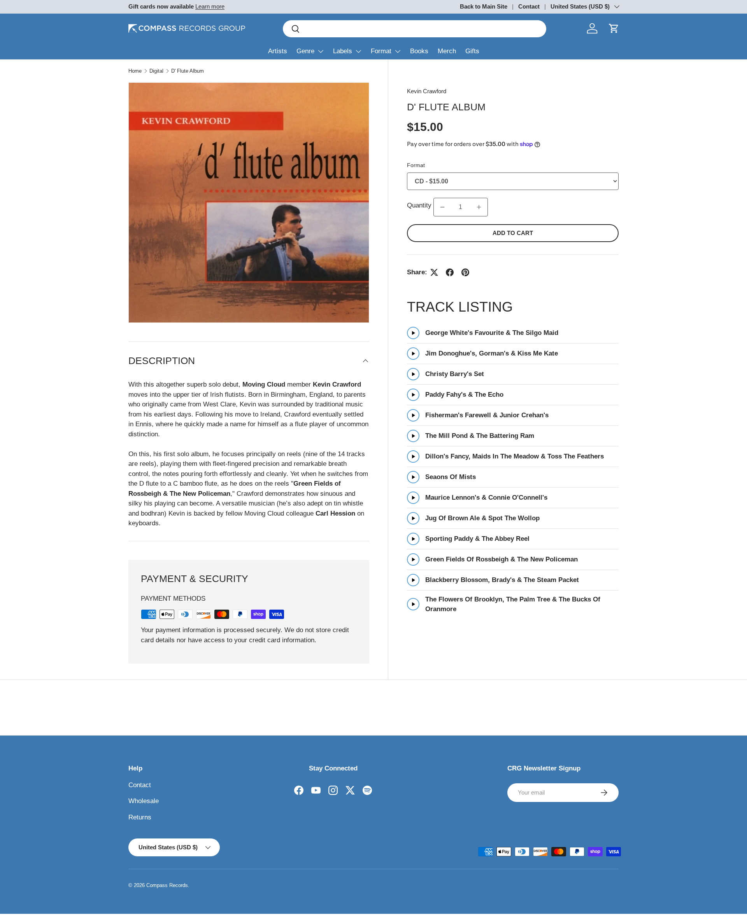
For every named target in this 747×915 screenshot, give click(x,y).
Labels (342, 51)
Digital (156, 71)
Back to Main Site (483, 6)
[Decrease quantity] (442, 207)
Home (135, 71)
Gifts (472, 51)
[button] (613, 28)
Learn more (209, 6)
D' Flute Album (187, 71)
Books (419, 51)
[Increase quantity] (478, 207)
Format (381, 51)
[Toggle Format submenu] (397, 51)
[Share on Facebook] (450, 272)
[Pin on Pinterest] (465, 272)
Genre (305, 51)
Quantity (419, 205)
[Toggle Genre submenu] (320, 51)
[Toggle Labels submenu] (358, 51)
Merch (447, 51)
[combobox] (414, 29)
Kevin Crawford (426, 91)
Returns (139, 817)
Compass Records (167, 885)
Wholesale (143, 801)
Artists (277, 51)
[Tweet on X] (434, 272)
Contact (529, 6)
